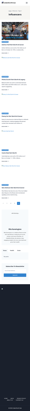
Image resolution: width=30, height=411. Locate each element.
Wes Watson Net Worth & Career (13, 188)
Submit (15, 275)
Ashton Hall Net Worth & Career (13, 45)
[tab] (5, 250)
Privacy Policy (21, 398)
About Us (10, 400)
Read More (5, 53)
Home (6, 398)
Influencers (5, 41)
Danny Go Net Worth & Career (12, 116)
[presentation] (15, 31)
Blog (12, 398)
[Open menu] (26, 2)
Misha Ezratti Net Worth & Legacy (13, 79)
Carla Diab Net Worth (9, 153)
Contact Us (19, 400)
